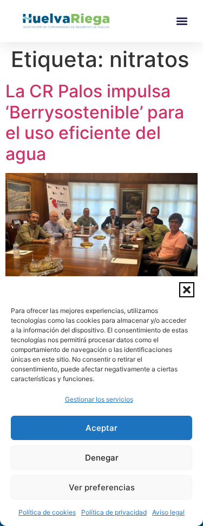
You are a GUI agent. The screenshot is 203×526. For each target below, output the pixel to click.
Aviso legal (168, 512)
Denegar (102, 457)
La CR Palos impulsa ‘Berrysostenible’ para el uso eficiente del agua (94, 122)
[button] (186, 289)
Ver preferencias (102, 487)
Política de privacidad (114, 512)
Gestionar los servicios (99, 399)
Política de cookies (47, 512)
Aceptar (101, 428)
